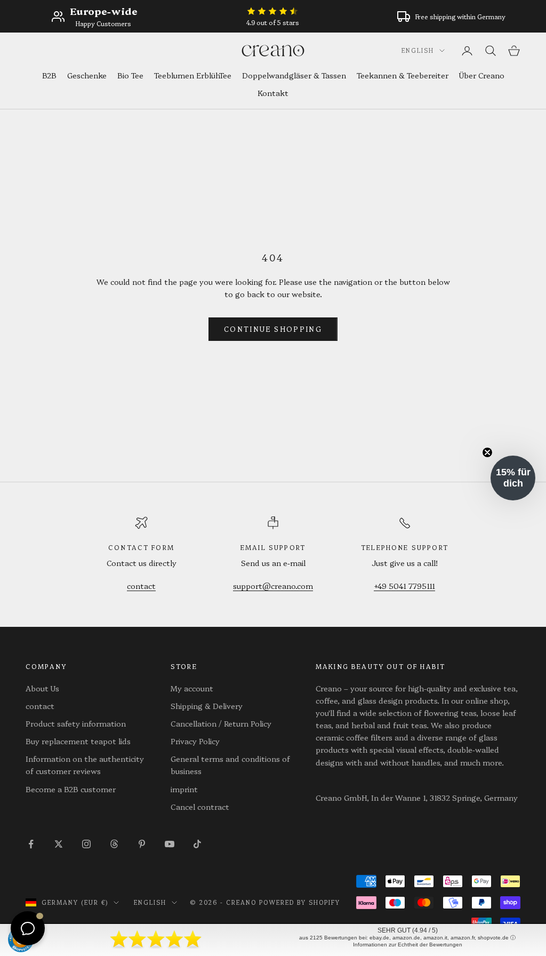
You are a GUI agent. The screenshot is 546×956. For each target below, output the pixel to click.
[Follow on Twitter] (58, 844)
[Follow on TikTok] (197, 844)
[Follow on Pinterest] (141, 844)
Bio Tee (130, 75)
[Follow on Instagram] (86, 844)
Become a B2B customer (71, 789)
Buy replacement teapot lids (78, 741)
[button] (513, 478)
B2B (49, 75)
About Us (42, 688)
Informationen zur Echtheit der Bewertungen (407, 944)
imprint (184, 789)
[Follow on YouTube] (169, 844)
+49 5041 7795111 (404, 585)
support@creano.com (273, 585)
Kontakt (273, 92)
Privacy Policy (195, 741)
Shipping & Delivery (207, 705)
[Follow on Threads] (114, 844)
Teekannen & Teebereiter (402, 75)
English (418, 50)
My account (192, 688)
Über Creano (481, 75)
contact (141, 585)
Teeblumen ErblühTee (192, 75)
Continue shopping (273, 328)
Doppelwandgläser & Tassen (294, 75)
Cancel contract (200, 806)
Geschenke (87, 75)
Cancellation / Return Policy (221, 723)
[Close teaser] (487, 452)
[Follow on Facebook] (31, 844)
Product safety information (76, 723)
